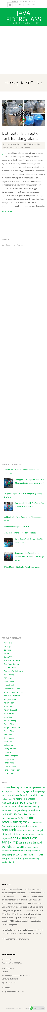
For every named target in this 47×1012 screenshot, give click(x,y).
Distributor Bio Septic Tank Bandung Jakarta (20, 136)
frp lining (19, 791)
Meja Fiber (8, 717)
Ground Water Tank (12, 688)
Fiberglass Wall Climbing (13, 671)
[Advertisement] (23, 49)
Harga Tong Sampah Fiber (26, 795)
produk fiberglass (14, 822)
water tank (8, 862)
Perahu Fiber (9, 731)
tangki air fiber (13, 834)
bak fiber (6, 787)
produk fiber (27, 818)
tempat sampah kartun (29, 850)
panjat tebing (20, 810)
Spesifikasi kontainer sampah (25, 830)
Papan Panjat (33, 810)
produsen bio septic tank (18, 825)
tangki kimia (25, 842)
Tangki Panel (9, 763)
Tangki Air (8, 752)
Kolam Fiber (9, 703)
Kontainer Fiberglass (24, 798)
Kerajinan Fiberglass (12, 696)
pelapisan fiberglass (28, 814)
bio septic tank (19, 787)
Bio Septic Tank (10, 653)
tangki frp (10, 842)
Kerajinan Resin (10, 699)
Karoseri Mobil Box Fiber (14, 692)
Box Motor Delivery (12, 660)
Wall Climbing (34, 858)
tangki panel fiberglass (20, 847)
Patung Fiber (9, 724)
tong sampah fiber (29, 854)
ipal (41, 795)
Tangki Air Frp (26, 834)
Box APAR (8, 657)
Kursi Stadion (9, 713)
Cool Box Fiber (10, 667)
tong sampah (8, 854)
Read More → (8, 211)
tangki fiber (6, 838)
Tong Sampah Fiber (12, 770)
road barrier (35, 826)
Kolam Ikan (8, 706)
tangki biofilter (38, 834)
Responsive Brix (21, 1008)
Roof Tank (8, 741)
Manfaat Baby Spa (32, 806)
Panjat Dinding (10, 720)
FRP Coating (9, 674)
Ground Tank (9, 685)
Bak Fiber (7, 650)
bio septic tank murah (37, 788)
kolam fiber (7, 799)
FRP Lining (8, 678)
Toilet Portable (10, 766)
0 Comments (26, 147)
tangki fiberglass (24, 838)
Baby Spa (7, 646)
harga (37, 791)
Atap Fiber (8, 643)
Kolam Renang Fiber (12, 710)
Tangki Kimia (9, 759)
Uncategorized (10, 773)
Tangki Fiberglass (11, 756)
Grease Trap (9, 681)
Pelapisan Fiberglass (12, 727)
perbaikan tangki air (9, 818)
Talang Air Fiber (10, 748)
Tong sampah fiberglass (15, 858)
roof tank (9, 829)
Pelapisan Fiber (10, 813)
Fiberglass (7, 791)
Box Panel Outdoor (11, 664)
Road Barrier (9, 738)
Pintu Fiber (8, 734)
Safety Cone (9, 745)
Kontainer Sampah (13, 802)
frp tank (30, 791)
